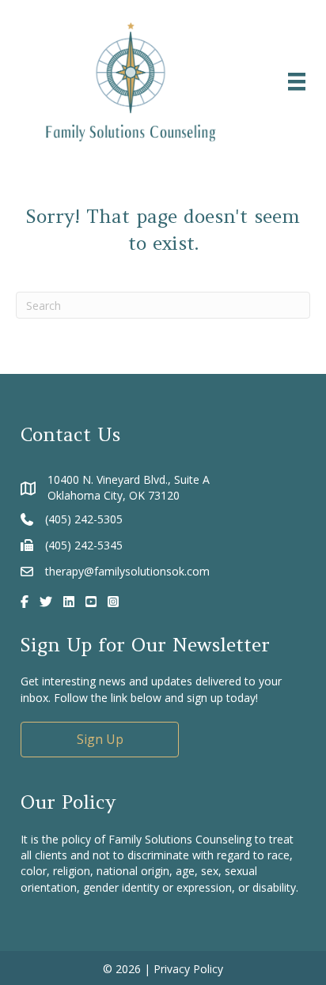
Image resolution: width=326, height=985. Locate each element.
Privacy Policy (188, 968)
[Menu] (297, 81)
